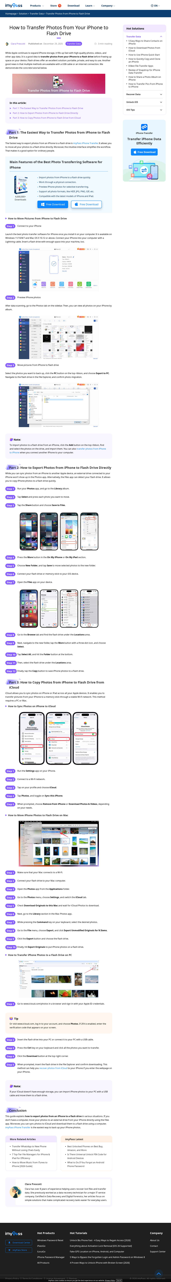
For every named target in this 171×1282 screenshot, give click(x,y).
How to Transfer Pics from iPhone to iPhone (146, 85)
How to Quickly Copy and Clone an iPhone (144, 60)
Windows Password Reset (50, 1240)
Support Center (158, 1251)
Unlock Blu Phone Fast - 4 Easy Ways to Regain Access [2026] (100, 1240)
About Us (154, 1240)
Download (73, 5)
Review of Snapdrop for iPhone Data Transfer (144, 71)
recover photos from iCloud (53, 1068)
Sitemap (73, 1278)
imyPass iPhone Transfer (85, 143)
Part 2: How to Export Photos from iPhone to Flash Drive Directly (45, 113)
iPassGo (41, 1245)
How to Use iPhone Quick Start (144, 54)
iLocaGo (41, 1251)
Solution (23, 13)
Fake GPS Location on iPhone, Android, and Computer (97, 1251)
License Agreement (55, 1278)
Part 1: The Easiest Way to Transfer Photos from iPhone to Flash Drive (48, 108)
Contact (154, 1245)
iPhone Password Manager (51, 1257)
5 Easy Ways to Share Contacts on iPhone (145, 42)
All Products (43, 1262)
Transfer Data (37, 13)
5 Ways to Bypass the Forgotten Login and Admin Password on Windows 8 (107, 1257)
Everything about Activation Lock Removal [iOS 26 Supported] (101, 1245)
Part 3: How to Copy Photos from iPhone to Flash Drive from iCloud (47, 117)
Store (53, 5)
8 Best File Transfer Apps (141, 65)
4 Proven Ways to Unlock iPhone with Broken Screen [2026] (100, 1262)
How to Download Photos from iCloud (144, 49)
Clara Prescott (33, 1184)
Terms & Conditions (32, 1278)
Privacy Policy (12, 1278)
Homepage (11, 13)
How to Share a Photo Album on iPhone (145, 78)
